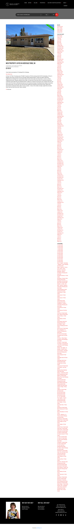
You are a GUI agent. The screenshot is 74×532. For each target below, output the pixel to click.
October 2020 (59, 114)
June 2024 (59, 66)
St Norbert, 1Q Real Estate (62, 442)
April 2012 (59, 224)
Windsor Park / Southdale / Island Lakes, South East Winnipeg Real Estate (62, 487)
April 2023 (59, 81)
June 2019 (59, 128)
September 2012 (60, 217)
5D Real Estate (60, 257)
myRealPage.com (39, 527)
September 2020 (60, 116)
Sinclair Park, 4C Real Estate (62, 427)
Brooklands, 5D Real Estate (62, 281)
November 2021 (60, 99)
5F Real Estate (60, 260)
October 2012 (59, 216)
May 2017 (59, 156)
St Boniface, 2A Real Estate (62, 431)
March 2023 (59, 82)
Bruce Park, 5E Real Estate (62, 282)
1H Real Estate (60, 247)
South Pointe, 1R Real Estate (62, 429)
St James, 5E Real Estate (62, 436)
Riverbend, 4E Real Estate (62, 407)
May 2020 (59, 121)
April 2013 (59, 207)
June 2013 (59, 205)
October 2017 (59, 151)
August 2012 (59, 219)
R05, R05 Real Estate (61, 392)
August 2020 (59, 117)
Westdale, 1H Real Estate (62, 477)
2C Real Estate (60, 251)
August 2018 (59, 141)
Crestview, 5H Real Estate (62, 313)
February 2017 (60, 160)
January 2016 (59, 174)
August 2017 (59, 152)
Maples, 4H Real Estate (61, 375)
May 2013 (59, 206)
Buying (29, 2)
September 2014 (60, 191)
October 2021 (59, 100)
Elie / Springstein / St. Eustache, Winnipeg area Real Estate (61, 331)
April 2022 (59, 94)
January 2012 (59, 228)
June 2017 (59, 155)
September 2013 (60, 202)
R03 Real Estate (60, 390)
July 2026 (59, 38)
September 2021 (60, 102)
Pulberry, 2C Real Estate (61, 389)
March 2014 (59, 199)
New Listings (59, 27)
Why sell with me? (41, 506)
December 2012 (60, 213)
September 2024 (60, 62)
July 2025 (59, 53)
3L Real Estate (60, 254)
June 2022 (59, 91)
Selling (35, 2)
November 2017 (60, 149)
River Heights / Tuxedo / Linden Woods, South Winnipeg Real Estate (62, 399)
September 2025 (60, 50)
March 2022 (59, 95)
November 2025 (60, 48)
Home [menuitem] (25, 2)
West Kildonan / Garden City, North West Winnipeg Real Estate (62, 469)
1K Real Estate (60, 250)
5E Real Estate (60, 258)
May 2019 (59, 130)
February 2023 (60, 84)
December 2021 (60, 98)
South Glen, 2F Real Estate (62, 428)
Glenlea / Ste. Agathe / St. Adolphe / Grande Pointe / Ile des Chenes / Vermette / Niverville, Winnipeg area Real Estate (62, 350)
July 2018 (59, 142)
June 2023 (59, 78)
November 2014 (60, 188)
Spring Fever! (59, 32)
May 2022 (59, 92)
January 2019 (59, 135)
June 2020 (59, 120)
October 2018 (59, 138)
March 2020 (59, 123)
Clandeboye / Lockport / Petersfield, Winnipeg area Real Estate (62, 305)
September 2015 (60, 180)
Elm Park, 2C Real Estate (62, 333)
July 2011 (59, 235)
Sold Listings (59, 30)
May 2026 (59, 41)
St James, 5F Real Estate (62, 438)
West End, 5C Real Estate (62, 465)
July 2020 (59, 119)
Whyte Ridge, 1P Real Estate (62, 484)
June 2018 (59, 144)
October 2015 (59, 178)
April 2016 (59, 171)
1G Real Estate (60, 246)
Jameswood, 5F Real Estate (62, 365)
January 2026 (59, 45)
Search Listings (25, 509)
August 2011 (59, 234)
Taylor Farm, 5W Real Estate (62, 452)
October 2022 (59, 85)
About (64, 2)
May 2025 (59, 56)
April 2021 (59, 109)
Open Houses (59, 29)
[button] (56, 515)
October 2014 (59, 189)
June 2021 (59, 106)
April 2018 (59, 146)
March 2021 (59, 110)
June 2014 (59, 195)
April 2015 (59, 185)
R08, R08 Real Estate (61, 395)
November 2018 (60, 137)
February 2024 (60, 71)
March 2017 (59, 159)
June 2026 (59, 39)
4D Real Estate (60, 256)
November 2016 (60, 163)
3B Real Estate (60, 253)
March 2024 (59, 70)
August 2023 (59, 76)
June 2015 (59, 182)
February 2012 (60, 227)
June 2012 (59, 221)
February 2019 (60, 134)
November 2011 (60, 230)
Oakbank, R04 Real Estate (62, 385)
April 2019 (59, 131)
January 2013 (59, 212)
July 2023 (59, 77)
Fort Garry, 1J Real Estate (62, 342)
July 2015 (59, 181)
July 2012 (59, 220)
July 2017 (59, 153)
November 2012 (60, 214)
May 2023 (59, 80)
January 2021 (59, 113)
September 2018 (60, 139)
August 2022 (59, 88)
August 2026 (59, 37)
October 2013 (59, 201)
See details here (9, 74)
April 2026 (59, 42)
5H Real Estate (60, 261)
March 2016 (59, 173)
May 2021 (59, 107)
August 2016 (59, 166)
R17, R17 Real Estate (61, 396)
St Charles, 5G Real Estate (62, 432)
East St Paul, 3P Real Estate (62, 328)
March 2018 (59, 148)
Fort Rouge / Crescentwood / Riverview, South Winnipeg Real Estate (62, 345)
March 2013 (59, 209)
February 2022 (60, 96)
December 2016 (60, 162)
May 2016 (59, 170)
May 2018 (59, 145)
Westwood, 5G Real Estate (62, 482)
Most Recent (59, 35)
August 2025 (59, 52)
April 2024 (59, 69)
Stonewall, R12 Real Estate (62, 450)
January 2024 (59, 73)
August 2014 (59, 192)
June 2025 (59, 55)
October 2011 (59, 231)
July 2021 (59, 105)
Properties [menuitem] (42, 2)
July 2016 (59, 167)
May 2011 (59, 238)
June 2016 (59, 169)
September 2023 (60, 74)
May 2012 (59, 223)
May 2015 (59, 184)
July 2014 (59, 194)
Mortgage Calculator (26, 507)
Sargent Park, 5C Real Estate (62, 420)
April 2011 (59, 239)
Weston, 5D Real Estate (61, 478)
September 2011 (60, 233)
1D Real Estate (60, 244)
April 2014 (59, 198)
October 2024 (59, 60)
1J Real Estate (60, 249)
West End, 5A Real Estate (62, 464)
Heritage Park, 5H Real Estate (13, 66)
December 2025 (60, 46)
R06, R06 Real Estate (61, 393)
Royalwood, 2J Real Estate (62, 418)
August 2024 (59, 63)
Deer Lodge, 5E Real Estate (62, 314)
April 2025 (59, 57)
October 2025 (59, 49)
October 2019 (59, 124)
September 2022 (60, 87)
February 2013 (60, 210)
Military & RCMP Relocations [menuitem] (54, 2)
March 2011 (59, 241)
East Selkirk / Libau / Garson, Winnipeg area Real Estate (62, 325)
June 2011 (59, 237)
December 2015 (60, 176)
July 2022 (59, 89)
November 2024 (60, 59)
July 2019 (59, 127)
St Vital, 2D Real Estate (61, 443)
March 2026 (59, 44)
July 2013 (59, 203)
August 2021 (59, 103)
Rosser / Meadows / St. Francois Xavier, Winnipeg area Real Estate (62, 416)
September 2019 (60, 126)
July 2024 (59, 64)
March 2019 (59, 132)
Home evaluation (41, 507)
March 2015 (59, 187)
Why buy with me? (25, 506)
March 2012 (59, 226)
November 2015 (60, 177)
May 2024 (59, 67)
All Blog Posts (60, 26)
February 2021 (60, 112)
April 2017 (59, 157)
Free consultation (41, 509)
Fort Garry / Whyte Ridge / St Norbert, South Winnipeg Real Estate (62, 339)
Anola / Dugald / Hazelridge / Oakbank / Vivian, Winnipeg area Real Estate (62, 264)
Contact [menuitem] (65, 5)
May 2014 (59, 196)
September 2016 (60, 164)
